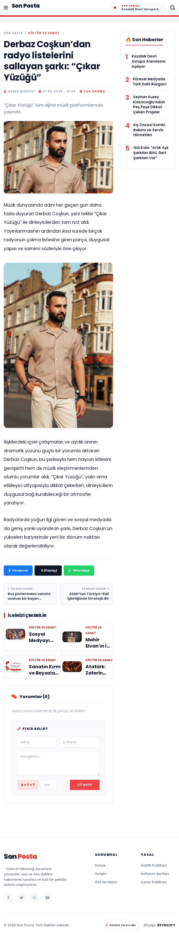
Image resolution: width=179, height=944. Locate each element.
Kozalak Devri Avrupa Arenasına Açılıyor (148, 61)
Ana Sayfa (13, 33)
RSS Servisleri (106, 882)
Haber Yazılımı (123, 925)
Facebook (20, 570)
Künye (100, 865)
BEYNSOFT (166, 925)
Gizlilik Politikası (154, 865)
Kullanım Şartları (155, 873)
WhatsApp (81, 570)
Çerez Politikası (154, 882)
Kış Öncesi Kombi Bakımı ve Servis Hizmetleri (149, 130)
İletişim (101, 873)
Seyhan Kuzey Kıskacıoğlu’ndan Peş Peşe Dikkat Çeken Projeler (149, 104)
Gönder (84, 785)
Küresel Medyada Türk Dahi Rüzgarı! (150, 82)
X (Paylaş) (49, 570)
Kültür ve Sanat (44, 33)
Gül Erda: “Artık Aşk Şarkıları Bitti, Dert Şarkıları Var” (151, 152)
